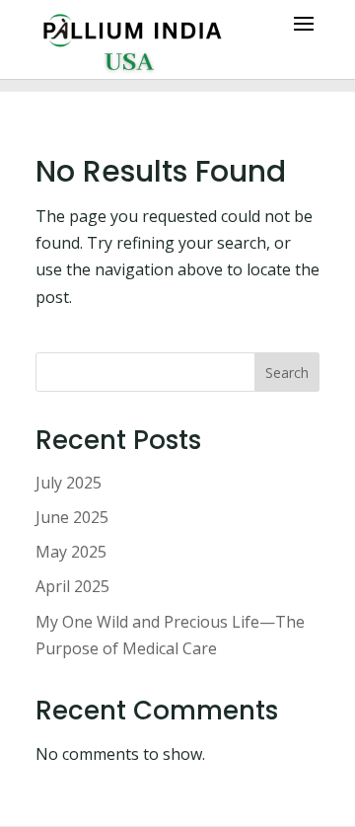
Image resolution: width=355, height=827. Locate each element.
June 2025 (72, 517)
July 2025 (69, 482)
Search (287, 372)
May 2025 (71, 552)
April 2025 (72, 586)
